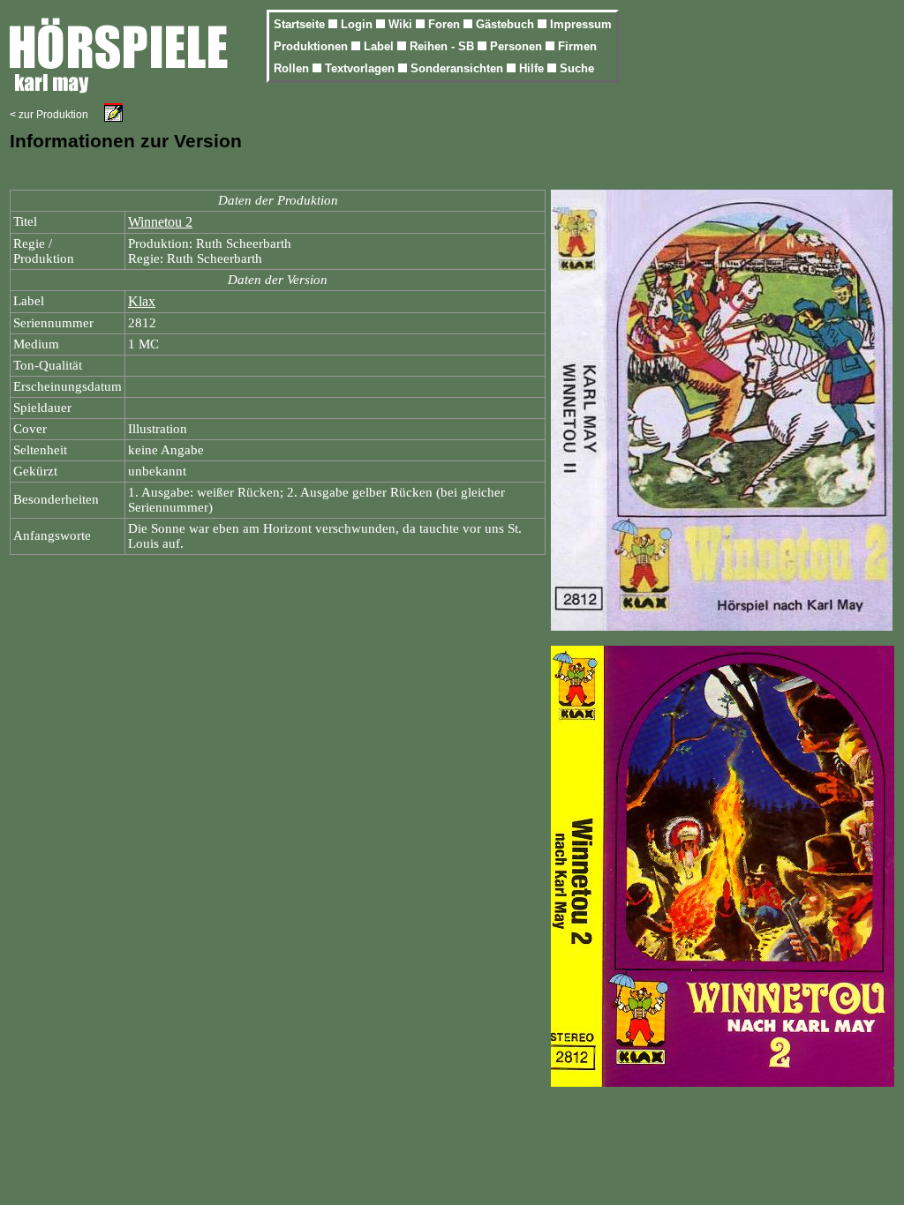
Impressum (581, 24)
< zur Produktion (49, 115)
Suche (577, 68)
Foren (445, 24)
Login (358, 24)
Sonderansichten (459, 68)
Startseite (301, 24)
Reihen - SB (444, 46)
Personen (518, 46)
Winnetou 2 (160, 221)
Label (380, 46)
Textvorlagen (361, 68)
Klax (141, 301)
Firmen (577, 46)
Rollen (293, 68)
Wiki (402, 24)
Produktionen (312, 46)
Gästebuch (507, 24)
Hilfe (533, 68)
